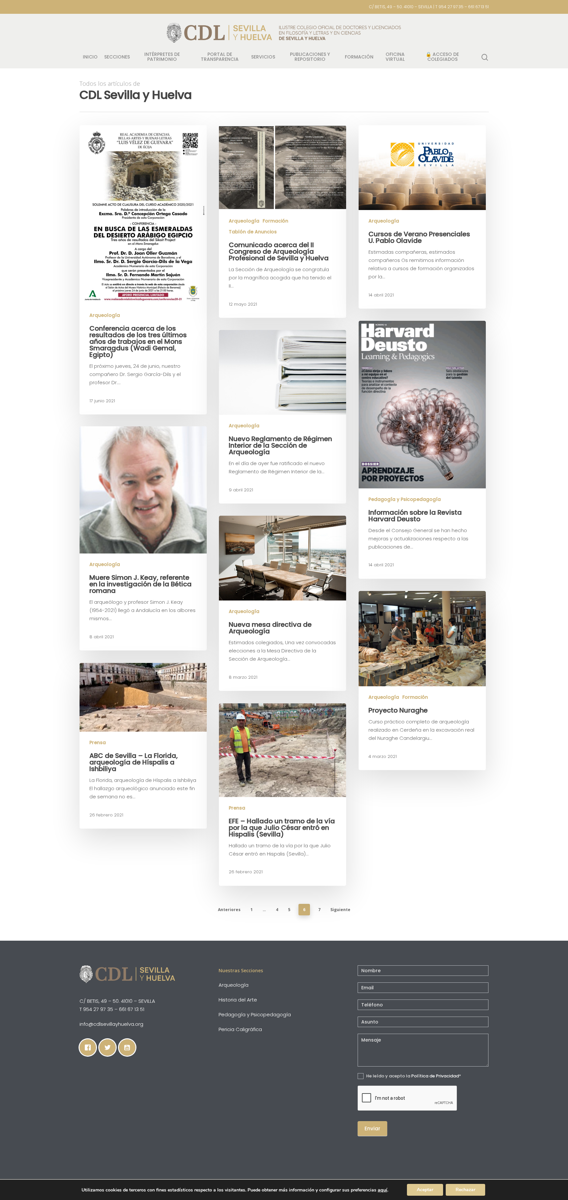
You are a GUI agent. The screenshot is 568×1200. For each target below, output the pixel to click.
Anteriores (229, 909)
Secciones (117, 57)
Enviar (372, 1128)
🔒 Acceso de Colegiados (442, 57)
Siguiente (340, 909)
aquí (382, 1190)
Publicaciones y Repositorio (310, 57)
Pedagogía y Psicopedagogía (404, 499)
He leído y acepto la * (413, 1076)
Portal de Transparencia (220, 57)
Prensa (97, 743)
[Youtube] (129, 1047)
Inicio (90, 57)
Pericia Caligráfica (240, 1029)
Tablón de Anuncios (253, 232)
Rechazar (465, 1190)
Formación (359, 57)
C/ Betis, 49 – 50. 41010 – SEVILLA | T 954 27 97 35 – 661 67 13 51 (429, 7)
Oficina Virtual (395, 57)
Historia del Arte (238, 999)
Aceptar (425, 1190)
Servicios (263, 57)
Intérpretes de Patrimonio (162, 57)
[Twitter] (109, 1047)
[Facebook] (89, 1047)
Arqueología (104, 315)
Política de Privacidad (435, 1076)
